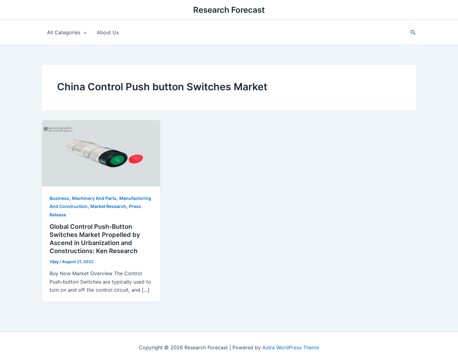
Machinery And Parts (94, 198)
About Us (108, 32)
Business (59, 198)
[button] (413, 32)
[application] (83, 32)
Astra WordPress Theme (290, 347)
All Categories (63, 32)
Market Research (108, 206)
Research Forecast (229, 10)
